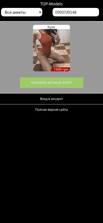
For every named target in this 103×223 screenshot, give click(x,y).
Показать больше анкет (51, 82)
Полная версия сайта (51, 109)
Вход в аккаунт (51, 98)
